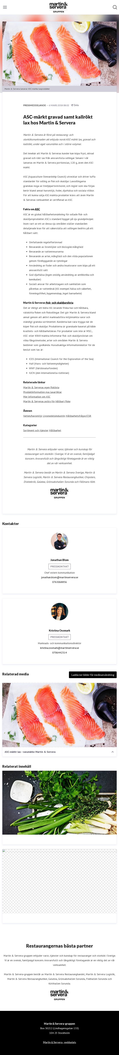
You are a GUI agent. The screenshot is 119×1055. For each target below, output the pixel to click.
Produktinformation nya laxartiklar (42, 392)
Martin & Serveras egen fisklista (41, 387)
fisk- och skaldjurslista (59, 302)
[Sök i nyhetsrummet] (115, 7)
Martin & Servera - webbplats (59, 1042)
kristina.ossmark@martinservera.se (59, 648)
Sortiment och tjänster (35, 430)
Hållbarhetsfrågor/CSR (78, 416)
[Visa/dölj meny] (5, 7)
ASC (37, 209)
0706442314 (59, 652)
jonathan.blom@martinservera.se (59, 577)
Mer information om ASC (36, 396)
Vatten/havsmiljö (32, 416)
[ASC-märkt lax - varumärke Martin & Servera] (59, 715)
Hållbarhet (55, 430)
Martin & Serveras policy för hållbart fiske (46, 401)
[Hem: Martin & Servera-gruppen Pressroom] (58, 7)
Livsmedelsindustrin (54, 416)
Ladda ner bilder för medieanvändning (92, 674)
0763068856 (59, 582)
